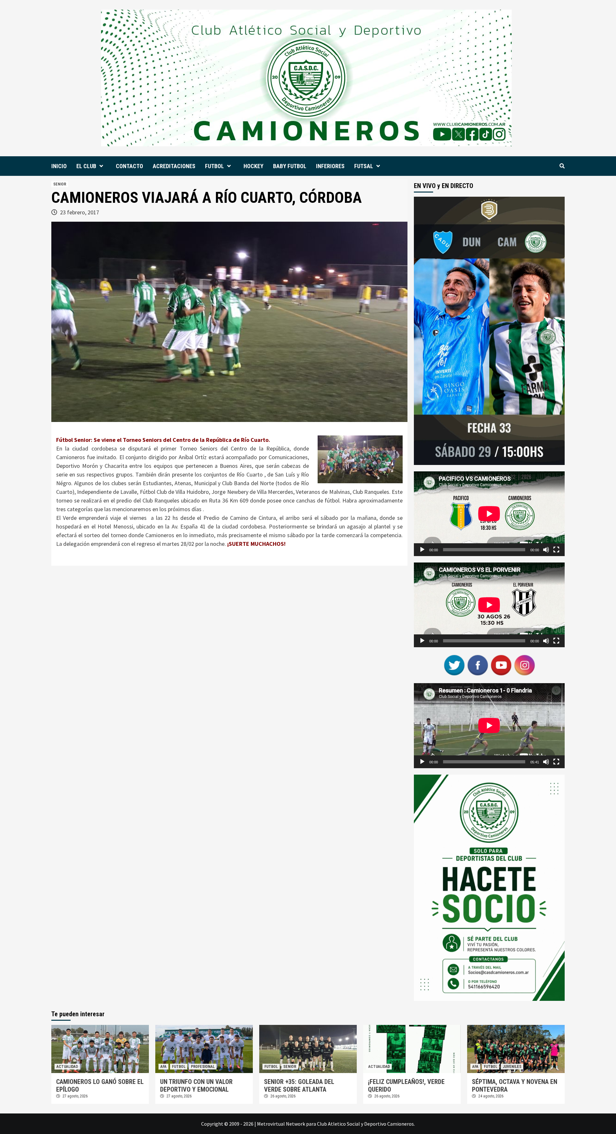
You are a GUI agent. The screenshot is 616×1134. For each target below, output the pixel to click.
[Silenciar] (546, 549)
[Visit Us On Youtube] (501, 664)
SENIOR (59, 184)
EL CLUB (86, 166)
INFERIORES (330, 166)
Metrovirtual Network (281, 1124)
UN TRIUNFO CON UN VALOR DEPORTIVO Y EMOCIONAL (196, 1085)
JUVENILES (512, 1066)
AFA (163, 1066)
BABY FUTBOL (289, 166)
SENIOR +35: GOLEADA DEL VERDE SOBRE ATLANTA (299, 1085)
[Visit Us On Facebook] (477, 664)
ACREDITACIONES (174, 166)
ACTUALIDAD (67, 1066)
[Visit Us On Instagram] (524, 664)
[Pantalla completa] (556, 549)
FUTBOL (214, 166)
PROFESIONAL (203, 1066)
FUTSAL (363, 166)
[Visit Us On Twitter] (454, 664)
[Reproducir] (422, 549)
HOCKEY (253, 166)
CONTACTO (129, 166)
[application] (489, 513)
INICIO (59, 166)
